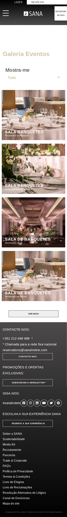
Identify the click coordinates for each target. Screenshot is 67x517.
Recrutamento (12, 449)
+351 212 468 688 (16, 338)
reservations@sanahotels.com (25, 350)
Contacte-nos (27, 356)
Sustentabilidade (14, 439)
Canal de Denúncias (16, 498)
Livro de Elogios (13, 482)
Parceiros (9, 455)
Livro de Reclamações (17, 487)
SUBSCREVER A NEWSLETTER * (29, 383)
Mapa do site (11, 503)
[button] (33, 78)
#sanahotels (12, 403)
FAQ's (7, 465)
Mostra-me (17, 70)
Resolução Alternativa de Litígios (24, 492)
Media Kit (9, 444)
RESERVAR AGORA (60, 13)
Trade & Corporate (15, 460)
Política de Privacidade (18, 471)
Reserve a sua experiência (28, 423)
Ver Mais (33, 314)
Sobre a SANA (12, 433)
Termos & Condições (16, 476)
